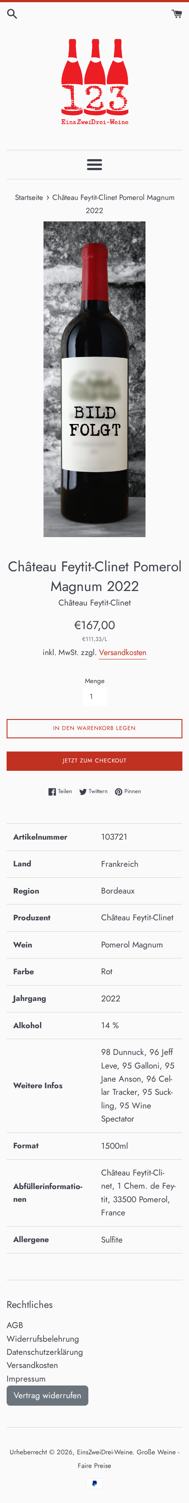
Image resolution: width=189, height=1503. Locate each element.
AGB (15, 1325)
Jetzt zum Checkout (95, 760)
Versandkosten (122, 652)
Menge (95, 681)
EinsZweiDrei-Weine (104, 1452)
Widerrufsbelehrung (43, 1339)
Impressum (26, 1379)
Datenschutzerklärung (45, 1352)
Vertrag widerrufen (47, 1395)
